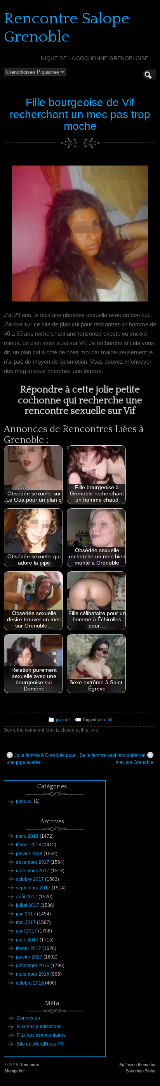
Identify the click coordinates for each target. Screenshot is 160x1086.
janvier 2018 (29, 853)
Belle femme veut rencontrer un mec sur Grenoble (116, 759)
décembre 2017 (32, 862)
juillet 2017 (27, 905)
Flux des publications (39, 1026)
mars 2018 (27, 836)
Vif (109, 719)
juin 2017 (26, 914)
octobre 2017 (30, 879)
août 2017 (26, 896)
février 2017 (28, 948)
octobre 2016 (30, 983)
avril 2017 (26, 931)
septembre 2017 (33, 888)
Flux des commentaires (41, 1035)
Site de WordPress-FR (40, 1044)
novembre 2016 (32, 974)
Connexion (28, 1018)
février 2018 (28, 844)
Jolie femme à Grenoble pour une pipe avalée (41, 759)
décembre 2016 (32, 965)
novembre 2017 (32, 870)
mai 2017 (26, 922)
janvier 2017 (29, 957)
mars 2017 (27, 940)
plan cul (63, 719)
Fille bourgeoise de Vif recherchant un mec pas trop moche (80, 114)
